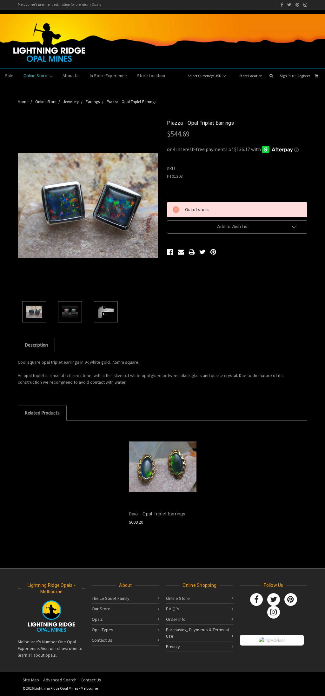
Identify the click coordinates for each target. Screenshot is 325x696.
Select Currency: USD (205, 75)
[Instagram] (305, 5)
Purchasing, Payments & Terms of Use (197, 633)
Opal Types (102, 630)
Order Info (176, 619)
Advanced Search (59, 680)
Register (303, 75)
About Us (71, 75)
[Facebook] (282, 5)
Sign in (285, 75)
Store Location (250, 75)
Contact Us (102, 640)
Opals (97, 619)
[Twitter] (289, 5)
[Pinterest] (297, 5)
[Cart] (316, 76)
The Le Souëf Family (110, 598)
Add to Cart (162, 472)
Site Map (31, 680)
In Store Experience (108, 75)
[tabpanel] (162, 476)
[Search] (271, 76)
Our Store (101, 609)
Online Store (35, 75)
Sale (9, 75)
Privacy (173, 646)
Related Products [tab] (42, 413)
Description (36, 345)
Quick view (162, 461)
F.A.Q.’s (172, 609)
